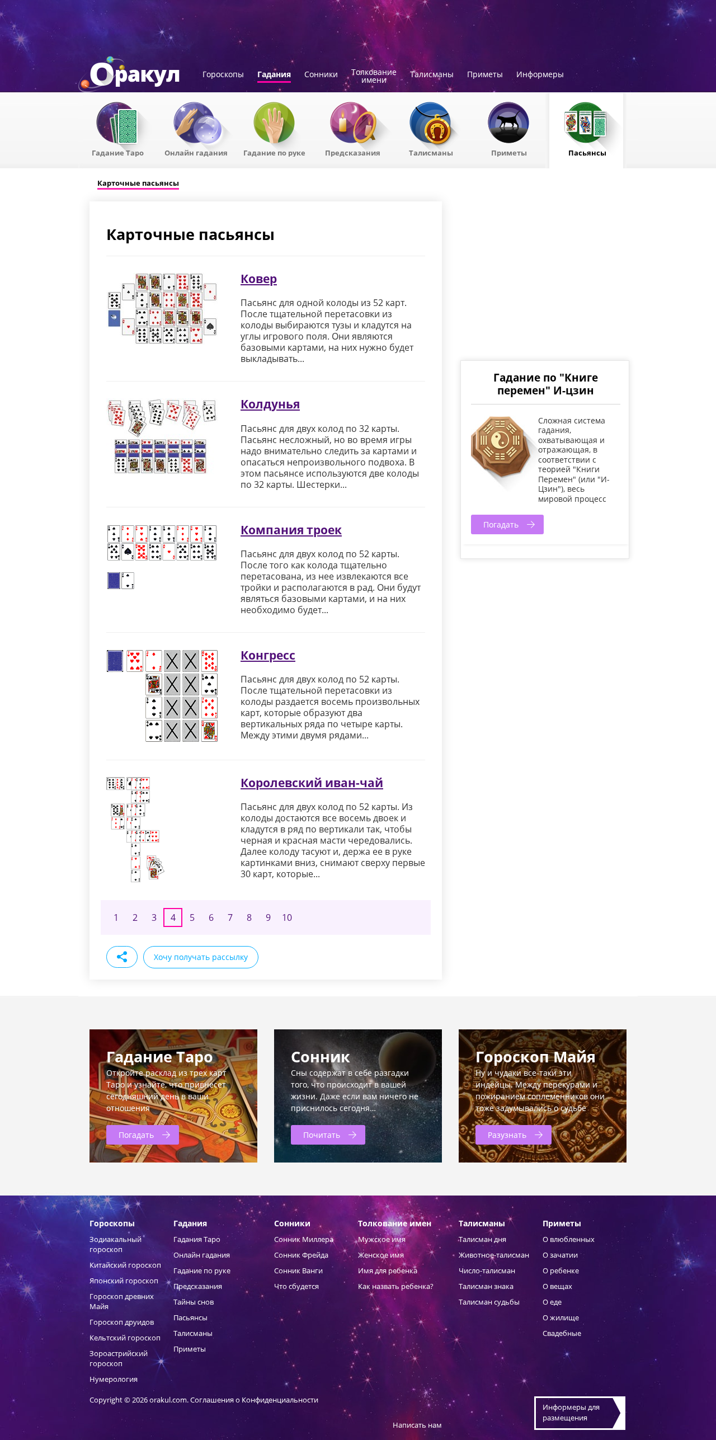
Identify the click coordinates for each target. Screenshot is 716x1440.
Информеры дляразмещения (571, 1412)
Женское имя (381, 1255)
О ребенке (561, 1270)
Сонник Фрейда (301, 1255)
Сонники (321, 74)
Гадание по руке (274, 152)
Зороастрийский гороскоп (119, 1358)
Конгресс (268, 655)
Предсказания (352, 152)
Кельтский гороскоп (125, 1338)
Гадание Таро (118, 152)
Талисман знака (486, 1286)
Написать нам (417, 1425)
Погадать (501, 524)
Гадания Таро (196, 1239)
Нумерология (114, 1379)
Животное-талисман (494, 1255)
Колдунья (270, 404)
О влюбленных (569, 1239)
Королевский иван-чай (312, 782)
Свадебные (562, 1333)
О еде (552, 1302)
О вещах (557, 1286)
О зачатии (560, 1255)
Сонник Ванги (298, 1270)
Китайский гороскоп (125, 1265)
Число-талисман (487, 1270)
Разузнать (507, 1135)
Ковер (259, 278)
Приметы (485, 74)
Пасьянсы (587, 152)
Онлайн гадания (196, 152)
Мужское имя (382, 1239)
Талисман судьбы (489, 1302)
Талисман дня (482, 1239)
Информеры (540, 74)
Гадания (274, 74)
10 (287, 917)
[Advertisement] (544, 280)
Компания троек (291, 530)
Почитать (321, 1135)
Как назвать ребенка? (396, 1286)
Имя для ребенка (387, 1270)
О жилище (561, 1317)
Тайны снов (193, 1302)
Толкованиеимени (374, 76)
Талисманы (432, 74)
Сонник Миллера (303, 1239)
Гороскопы (223, 74)
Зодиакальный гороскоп (116, 1244)
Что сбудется (296, 1286)
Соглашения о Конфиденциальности (254, 1400)
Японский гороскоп (124, 1281)
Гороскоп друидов (122, 1322)
